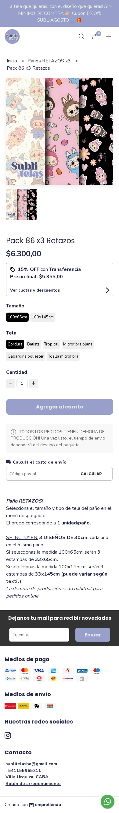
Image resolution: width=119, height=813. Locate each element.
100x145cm (43, 317)
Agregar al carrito (59, 406)
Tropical (51, 344)
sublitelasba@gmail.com (31, 764)
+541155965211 (23, 770)
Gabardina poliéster (26, 356)
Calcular (91, 473)
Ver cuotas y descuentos (35, 290)
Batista (33, 344)
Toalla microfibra (63, 356)
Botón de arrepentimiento (33, 783)
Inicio (12, 61)
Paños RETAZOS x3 (49, 61)
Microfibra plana (77, 344)
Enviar (93, 634)
